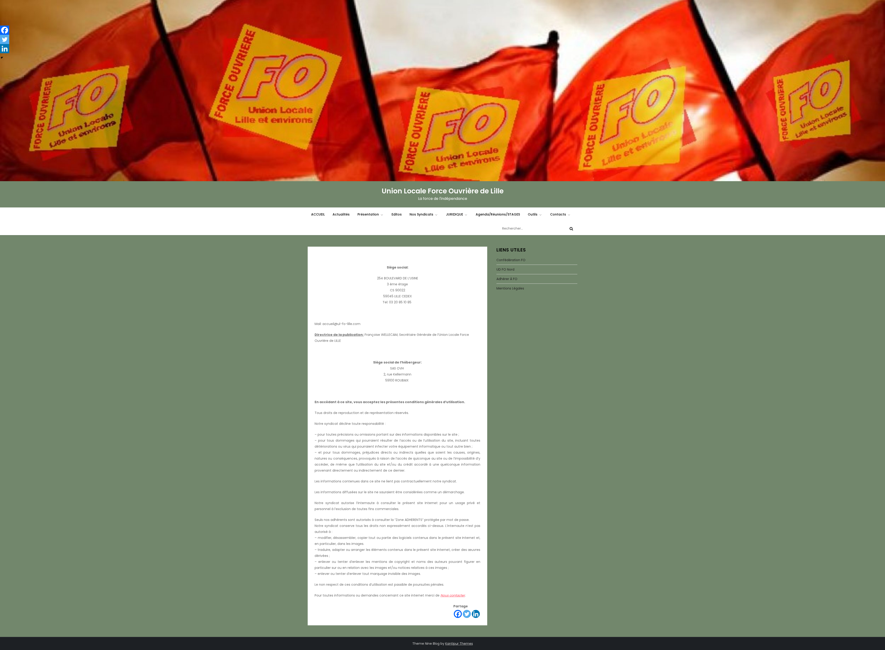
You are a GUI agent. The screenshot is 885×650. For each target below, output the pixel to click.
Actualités (341, 214)
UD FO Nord (505, 269)
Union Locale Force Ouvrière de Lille (443, 191)
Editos (397, 214)
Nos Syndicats (421, 214)
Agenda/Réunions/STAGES (498, 214)
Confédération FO (510, 260)
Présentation (368, 214)
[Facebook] (458, 614)
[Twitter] (467, 614)
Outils (532, 214)
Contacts (558, 214)
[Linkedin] (476, 614)
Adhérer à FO (506, 279)
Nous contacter (452, 595)
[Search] (571, 228)
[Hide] (2, 57)
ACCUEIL (318, 214)
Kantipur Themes (459, 643)
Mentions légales (510, 288)
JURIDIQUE (454, 214)
